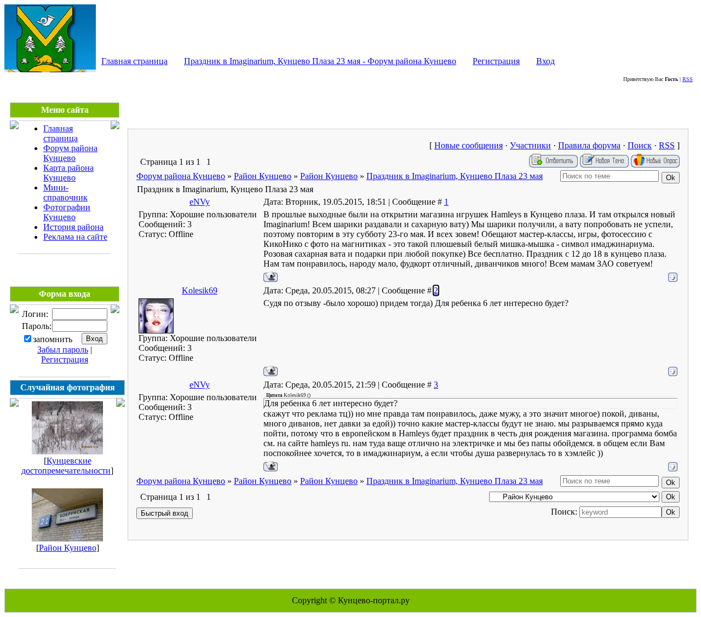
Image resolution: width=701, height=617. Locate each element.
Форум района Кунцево (70, 153)
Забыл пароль (62, 349)
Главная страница (134, 61)
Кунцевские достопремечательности (66, 465)
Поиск (640, 145)
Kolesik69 (199, 290)
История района (73, 227)
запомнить (52, 339)
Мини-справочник (65, 192)
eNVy (199, 201)
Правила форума (589, 145)
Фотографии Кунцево (66, 212)
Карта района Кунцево (68, 172)
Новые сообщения (468, 145)
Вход (545, 61)
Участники (530, 145)
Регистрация (496, 61)
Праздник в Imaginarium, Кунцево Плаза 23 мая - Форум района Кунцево (320, 61)
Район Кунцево (67, 547)
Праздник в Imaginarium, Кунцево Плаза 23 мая (454, 176)
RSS (687, 79)
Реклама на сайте (75, 236)
